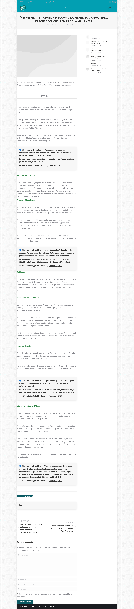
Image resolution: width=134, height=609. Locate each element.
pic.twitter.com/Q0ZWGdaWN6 (61, 392)
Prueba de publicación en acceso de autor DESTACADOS (100, 42)
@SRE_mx (33, 155)
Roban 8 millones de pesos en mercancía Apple (99, 57)
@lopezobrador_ (63, 380)
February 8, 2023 (55, 165)
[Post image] (87, 37)
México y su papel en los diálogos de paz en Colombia (100, 69)
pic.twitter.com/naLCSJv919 (49, 477)
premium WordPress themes (46, 606)
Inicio (21, 505)
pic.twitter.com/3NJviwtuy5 (58, 262)
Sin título (93, 63)
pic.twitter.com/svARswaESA (31, 162)
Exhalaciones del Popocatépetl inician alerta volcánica (99, 49)
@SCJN (45, 383)
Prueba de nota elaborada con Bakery (101, 36)
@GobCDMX (24, 262)
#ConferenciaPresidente (32, 150)
